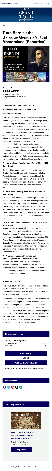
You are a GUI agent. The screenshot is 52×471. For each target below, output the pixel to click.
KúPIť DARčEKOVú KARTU (26, 363)
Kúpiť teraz (26, 353)
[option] (8, 77)
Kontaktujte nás (11, 380)
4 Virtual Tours (11, 344)
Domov (5, 25)
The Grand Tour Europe (9, 4)
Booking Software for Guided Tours (22, 467)
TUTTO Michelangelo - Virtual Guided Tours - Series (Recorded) (23, 435)
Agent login (46, 467)
